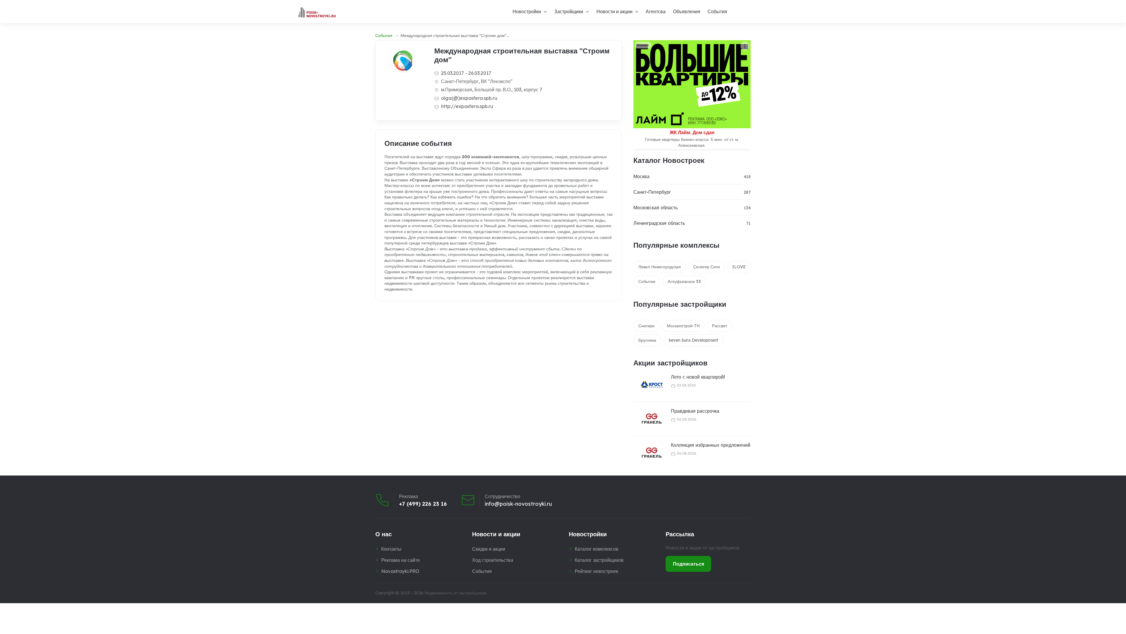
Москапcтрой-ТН (683, 325)
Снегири (646, 325)
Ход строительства (492, 560)
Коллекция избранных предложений (710, 445)
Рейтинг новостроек (596, 571)
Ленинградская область (659, 223)
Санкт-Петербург (652, 192)
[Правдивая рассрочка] (648, 419)
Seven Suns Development (693, 340)
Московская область (655, 207)
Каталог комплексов (596, 549)
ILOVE (739, 266)
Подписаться (688, 564)
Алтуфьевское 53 (684, 281)
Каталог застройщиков (599, 560)
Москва (641, 176)
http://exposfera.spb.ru (467, 106)
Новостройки (527, 11)
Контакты (391, 549)
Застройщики (568, 11)
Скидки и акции (488, 549)
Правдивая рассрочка (695, 411)
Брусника (647, 340)
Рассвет (719, 325)
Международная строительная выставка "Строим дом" (522, 55)
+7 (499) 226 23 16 (423, 504)
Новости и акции (614, 11)
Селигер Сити (706, 266)
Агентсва (656, 11)
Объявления (686, 11)
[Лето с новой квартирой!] (648, 385)
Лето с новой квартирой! (698, 377)
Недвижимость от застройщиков (455, 593)
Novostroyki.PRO (400, 571)
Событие (646, 281)
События (717, 11)
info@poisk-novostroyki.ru (518, 504)
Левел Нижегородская (659, 266)
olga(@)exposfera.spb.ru (469, 98)
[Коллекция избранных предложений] (648, 453)
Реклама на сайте (400, 560)
